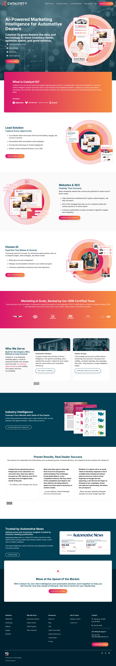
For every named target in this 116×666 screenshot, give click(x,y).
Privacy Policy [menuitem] (8, 657)
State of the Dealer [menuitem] (54, 630)
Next (38, 383)
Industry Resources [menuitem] (54, 634)
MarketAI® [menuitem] (8, 619)
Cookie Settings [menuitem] (17, 657)
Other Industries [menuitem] (32, 630)
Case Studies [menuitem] (52, 638)
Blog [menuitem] (49, 623)
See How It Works (45, 370)
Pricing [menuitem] (50, 641)
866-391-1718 (95, 635)
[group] (52, 359)
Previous (35, 383)
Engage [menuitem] (7, 630)
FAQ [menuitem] (49, 626)
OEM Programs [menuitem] (31, 626)
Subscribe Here (100, 644)
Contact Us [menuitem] (73, 623)
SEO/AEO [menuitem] (8, 634)
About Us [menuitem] (51, 619)
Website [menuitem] (8, 626)
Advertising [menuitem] (8, 623)
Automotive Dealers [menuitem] (33, 619)
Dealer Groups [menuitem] (31, 623)
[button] (102, 653)
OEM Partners (76, 3)
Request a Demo (106, 3)
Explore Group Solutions (88, 370)
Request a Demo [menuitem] (75, 619)
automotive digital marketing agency (44, 85)
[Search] (96, 4)
